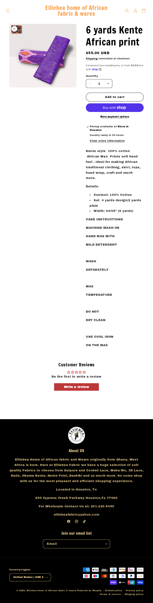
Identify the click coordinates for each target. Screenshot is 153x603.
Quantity (92, 76)
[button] (8, 11)
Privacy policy (135, 590)
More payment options (114, 116)
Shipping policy (134, 594)
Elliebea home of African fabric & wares (52, 590)
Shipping (92, 58)
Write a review (76, 386)
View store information (107, 140)
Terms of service (110, 594)
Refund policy (113, 590)
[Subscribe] (106, 544)
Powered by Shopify (89, 590)
